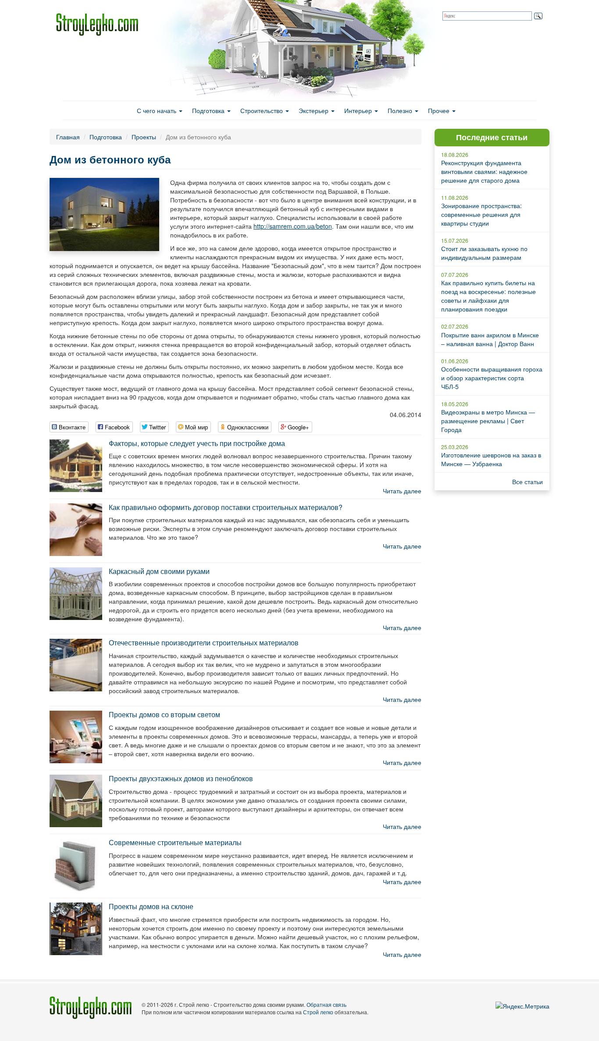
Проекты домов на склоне (151, 906)
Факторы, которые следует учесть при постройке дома (197, 443)
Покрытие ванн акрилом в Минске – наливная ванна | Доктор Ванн (490, 339)
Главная (68, 136)
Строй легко (318, 1012)
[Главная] (100, 24)
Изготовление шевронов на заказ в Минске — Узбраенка (491, 459)
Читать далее (402, 490)
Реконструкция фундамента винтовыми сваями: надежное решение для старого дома (484, 171)
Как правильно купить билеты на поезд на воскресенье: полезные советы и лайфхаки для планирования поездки (488, 295)
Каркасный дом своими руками (159, 571)
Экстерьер (314, 110)
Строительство (262, 110)
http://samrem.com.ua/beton (292, 226)
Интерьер (359, 110)
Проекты (144, 136)
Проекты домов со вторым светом (164, 714)
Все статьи (527, 481)
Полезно (401, 110)
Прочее (439, 110)
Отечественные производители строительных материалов (204, 642)
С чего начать (157, 110)
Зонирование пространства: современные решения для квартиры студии (481, 214)
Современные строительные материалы (175, 842)
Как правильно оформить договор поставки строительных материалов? (225, 507)
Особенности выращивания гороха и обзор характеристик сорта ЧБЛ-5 (491, 378)
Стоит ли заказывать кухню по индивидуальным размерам (484, 253)
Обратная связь (326, 1004)
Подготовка (209, 110)
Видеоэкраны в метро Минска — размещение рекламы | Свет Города (488, 420)
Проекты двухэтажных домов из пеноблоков (181, 778)
